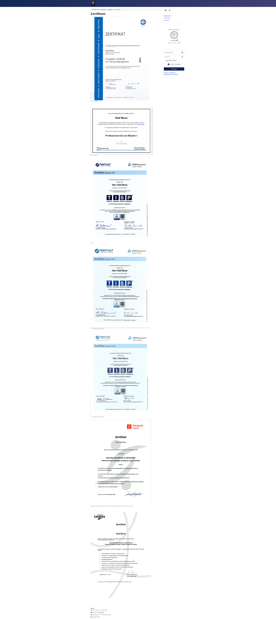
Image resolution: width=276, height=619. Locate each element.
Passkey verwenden (175, 64)
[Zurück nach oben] (273, 616)
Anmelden (174, 69)
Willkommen (167, 15)
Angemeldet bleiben (171, 60)
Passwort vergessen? (169, 72)
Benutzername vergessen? (171, 74)
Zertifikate (101, 612)
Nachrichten (167, 18)
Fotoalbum (167, 20)
